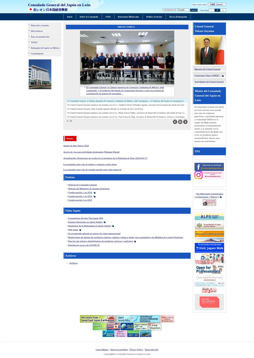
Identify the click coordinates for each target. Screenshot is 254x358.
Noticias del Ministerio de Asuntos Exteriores (89, 188)
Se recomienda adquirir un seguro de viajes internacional (94, 233)
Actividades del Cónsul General (209, 81)
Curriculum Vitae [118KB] (206, 75)
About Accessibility (119, 350)
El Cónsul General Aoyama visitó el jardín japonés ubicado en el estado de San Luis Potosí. (105, 109)
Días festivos (37, 31)
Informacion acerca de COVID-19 (84, 245)
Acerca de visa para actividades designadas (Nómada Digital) (91, 152)
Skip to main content (200, 4)
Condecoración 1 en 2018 (80, 192)
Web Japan (73, 230)
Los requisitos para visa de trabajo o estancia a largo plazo (90, 164)
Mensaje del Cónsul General (207, 69)
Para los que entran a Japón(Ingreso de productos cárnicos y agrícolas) (100, 241)
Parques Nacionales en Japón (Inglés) (85, 222)
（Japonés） (217, 4)
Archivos (73, 263)
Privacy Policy (136, 350)
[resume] (180, 122)
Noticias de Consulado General (82, 185)
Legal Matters (102, 350)
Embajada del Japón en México (45, 48)
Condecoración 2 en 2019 (80, 200)
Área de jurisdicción (40, 37)
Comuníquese (37, 53)
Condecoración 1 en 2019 (80, 196)
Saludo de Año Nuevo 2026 (76, 145)
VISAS (34, 42)
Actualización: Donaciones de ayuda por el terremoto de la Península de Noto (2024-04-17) (105, 158)
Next (187, 121)
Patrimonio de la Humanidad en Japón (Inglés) (89, 226)
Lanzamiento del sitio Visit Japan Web (85, 218)
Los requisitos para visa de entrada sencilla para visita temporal (92, 169)
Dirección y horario (40, 25)
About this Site (151, 350)
